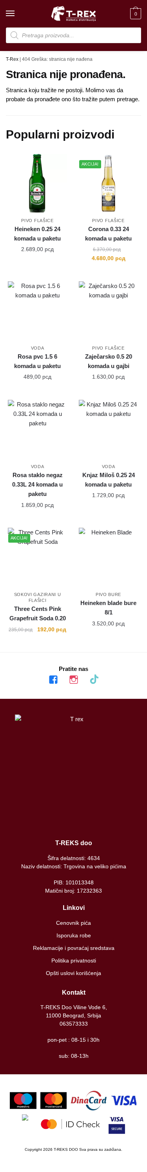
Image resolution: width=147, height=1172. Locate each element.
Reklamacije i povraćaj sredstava (73, 948)
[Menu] (17, 14)
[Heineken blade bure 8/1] (108, 557)
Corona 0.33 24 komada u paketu (108, 234)
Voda (37, 348)
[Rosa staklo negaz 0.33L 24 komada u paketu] (37, 429)
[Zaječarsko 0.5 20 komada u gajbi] (108, 311)
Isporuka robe (73, 935)
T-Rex (12, 59)
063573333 (74, 1024)
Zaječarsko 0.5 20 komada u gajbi (108, 361)
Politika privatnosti (73, 960)
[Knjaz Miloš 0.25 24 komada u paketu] (108, 429)
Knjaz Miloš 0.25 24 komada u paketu (108, 480)
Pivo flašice (37, 220)
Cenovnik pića (73, 923)
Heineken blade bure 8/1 (108, 608)
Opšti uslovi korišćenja (73, 973)
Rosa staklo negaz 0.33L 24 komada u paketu (37, 485)
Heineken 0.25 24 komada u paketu (37, 234)
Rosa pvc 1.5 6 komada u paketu (37, 361)
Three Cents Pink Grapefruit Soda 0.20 (37, 613)
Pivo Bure (108, 594)
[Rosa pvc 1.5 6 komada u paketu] (37, 311)
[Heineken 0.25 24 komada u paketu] (37, 183)
